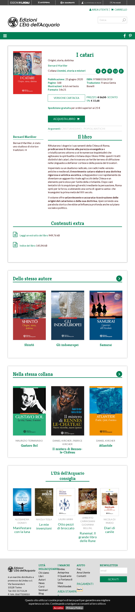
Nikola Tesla (44, 519)
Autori (42, 579)
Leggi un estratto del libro (34, 235)
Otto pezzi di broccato (65, 526)
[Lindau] (47, 22)
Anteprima (63, 572)
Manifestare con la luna (22, 530)
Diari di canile (109, 530)
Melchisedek (64, 586)
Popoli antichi (94, 128)
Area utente (99, 9)
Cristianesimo (71, 128)
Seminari (43, 589)
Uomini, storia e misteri (71, 70)
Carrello (120, 9)
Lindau (61, 569)
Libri (41, 576)
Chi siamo (44, 572)
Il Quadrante (64, 575)
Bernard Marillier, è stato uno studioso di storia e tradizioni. (26, 146)
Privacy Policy (74, 607)
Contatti (81, 575)
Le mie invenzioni (44, 526)
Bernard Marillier (58, 65)
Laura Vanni (65, 519)
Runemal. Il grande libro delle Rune (88, 537)
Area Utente (83, 572)
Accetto (58, 607)
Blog (41, 593)
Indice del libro (28, 245)
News (42, 583)
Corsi (41, 586)
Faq (79, 569)
